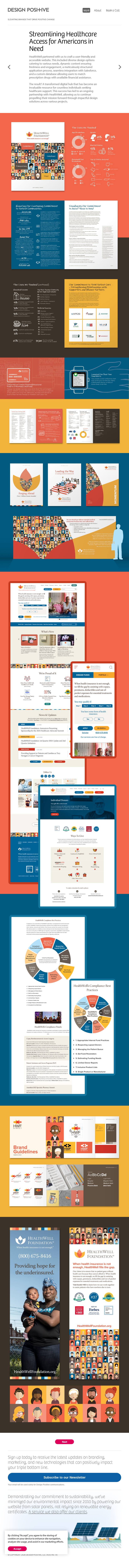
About (97, 10)
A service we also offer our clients (57, 1511)
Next (64, 1441)
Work (86, 10)
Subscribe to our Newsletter (65, 1477)
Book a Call (113, 10)
